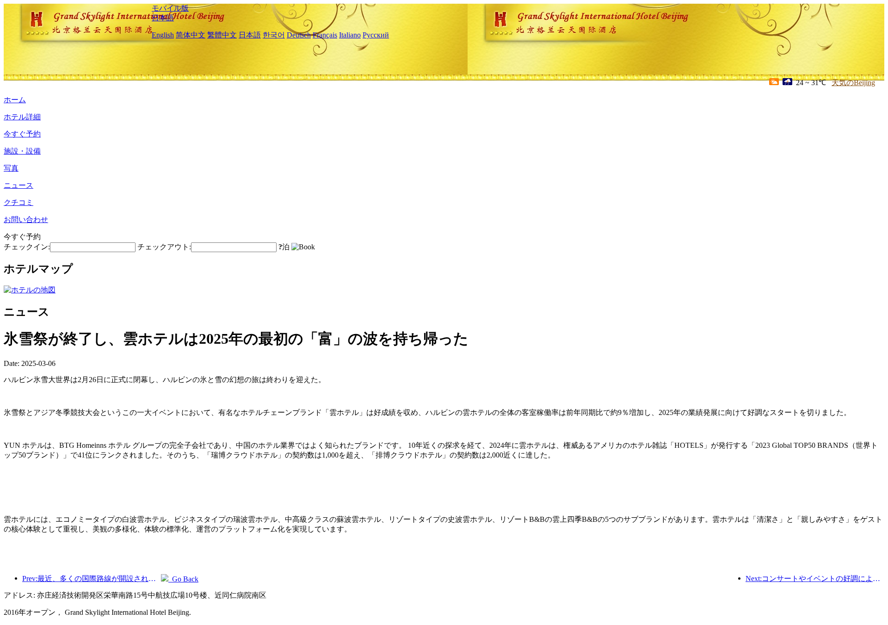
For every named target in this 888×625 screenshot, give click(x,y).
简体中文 (190, 35)
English (163, 35)
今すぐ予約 (22, 134)
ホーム (15, 100)
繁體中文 (222, 35)
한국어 (274, 35)
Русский (376, 35)
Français (325, 35)
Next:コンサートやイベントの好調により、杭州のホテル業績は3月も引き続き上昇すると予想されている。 (815, 578)
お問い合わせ (26, 219)
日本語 (163, 18)
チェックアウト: (164, 247)
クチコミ (18, 202)
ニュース (18, 185)
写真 (11, 168)
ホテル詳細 (22, 117)
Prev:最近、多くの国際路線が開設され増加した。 (91, 578)
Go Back (183, 579)
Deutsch (299, 35)
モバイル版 (170, 8)
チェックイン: (27, 247)
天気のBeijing (853, 83)
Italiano (350, 35)
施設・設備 (22, 151)
